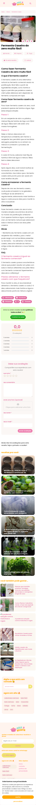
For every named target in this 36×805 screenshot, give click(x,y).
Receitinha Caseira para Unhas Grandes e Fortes (23, 634)
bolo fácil (24, 698)
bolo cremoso (9, 702)
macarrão (24, 702)
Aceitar (18, 797)
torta (13, 706)
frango (6, 706)
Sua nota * (7, 373)
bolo (17, 702)
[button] (30, 3)
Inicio (3, 12)
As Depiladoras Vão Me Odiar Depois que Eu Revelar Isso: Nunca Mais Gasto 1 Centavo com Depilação (23, 663)
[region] (18, 792)
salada (25, 706)
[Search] (30, 686)
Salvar (29, 60)
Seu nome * (7, 412)
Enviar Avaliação (25, 431)
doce (19, 706)
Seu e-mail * (7, 421)
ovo (11, 709)
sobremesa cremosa (11, 698)
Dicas (8, 12)
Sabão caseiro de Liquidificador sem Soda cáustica (23, 649)
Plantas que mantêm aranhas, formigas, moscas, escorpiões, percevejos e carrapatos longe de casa (24, 590)
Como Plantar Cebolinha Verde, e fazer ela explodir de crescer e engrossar (24, 605)
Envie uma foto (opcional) (13, 400)
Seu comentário (9, 382)
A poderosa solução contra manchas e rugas (24, 620)
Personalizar (18, 801)
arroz (6, 709)
